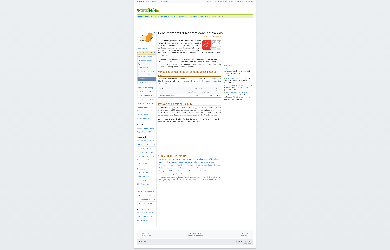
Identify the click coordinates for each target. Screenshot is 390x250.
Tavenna (182, 171)
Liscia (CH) (205, 171)
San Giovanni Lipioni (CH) (189, 162)
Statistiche (237, 2)
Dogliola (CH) (181, 165)
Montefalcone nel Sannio (188, 16)
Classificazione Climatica (145, 111)
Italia (147, 16)
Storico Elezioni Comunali (145, 92)
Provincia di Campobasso (167, 16)
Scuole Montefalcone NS (145, 99)
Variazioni (223, 2)
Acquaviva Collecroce (197, 165)
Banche (250, 2)
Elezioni (230, 2)
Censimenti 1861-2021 (144, 75)
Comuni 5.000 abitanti (145, 203)
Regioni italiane (142, 180)
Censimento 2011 (143, 82)
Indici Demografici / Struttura (146, 71)
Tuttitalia (139, 2)
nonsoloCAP (147, 2)
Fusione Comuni (142, 164)
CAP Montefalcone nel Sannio (236, 85)
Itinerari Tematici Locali (145, 217)
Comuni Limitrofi (142, 115)
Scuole (244, 2)
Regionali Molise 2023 (144, 132)
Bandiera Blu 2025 (143, 220)
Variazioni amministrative (195, 236)
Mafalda (183, 168)
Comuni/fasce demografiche (146, 199)
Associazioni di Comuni (145, 213)
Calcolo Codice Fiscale (160, 2)
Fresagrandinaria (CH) (178, 174)
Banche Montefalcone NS (145, 103)
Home (140, 16)
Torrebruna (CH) (166, 165)
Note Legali (145, 233)
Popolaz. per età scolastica (145, 64)
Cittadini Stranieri (143, 67)
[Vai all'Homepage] (149, 10)
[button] (245, 241)
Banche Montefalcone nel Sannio (237, 78)
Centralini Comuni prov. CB (146, 144)
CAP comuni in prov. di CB (145, 152)
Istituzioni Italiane (195, 233)
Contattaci (245, 236)
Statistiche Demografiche (146, 52)
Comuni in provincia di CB (145, 172)
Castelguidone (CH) (167, 171)
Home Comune (142, 49)
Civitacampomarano (168, 168)
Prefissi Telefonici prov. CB (146, 148)
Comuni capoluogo (143, 188)
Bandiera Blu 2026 (213, 2)
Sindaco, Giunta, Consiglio (145, 88)
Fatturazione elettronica (145, 95)
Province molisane (143, 176)
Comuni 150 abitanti (144, 196)
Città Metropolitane (143, 184)
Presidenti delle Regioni (145, 160)
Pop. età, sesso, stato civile (145, 60)
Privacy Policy (146, 236)
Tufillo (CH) (214, 159)
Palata (163, 174)
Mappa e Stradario (143, 119)
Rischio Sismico (142, 107)
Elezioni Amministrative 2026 (146, 128)
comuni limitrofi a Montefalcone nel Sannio (206, 179)
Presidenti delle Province (145, 156)
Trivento (194, 171)
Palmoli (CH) (214, 165)
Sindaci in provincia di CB (145, 141)
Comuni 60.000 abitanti (145, 192)
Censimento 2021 (143, 79)
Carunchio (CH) (196, 168)
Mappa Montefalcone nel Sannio (237, 93)
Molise (153, 16)
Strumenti (245, 233)
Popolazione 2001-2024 (145, 56)
